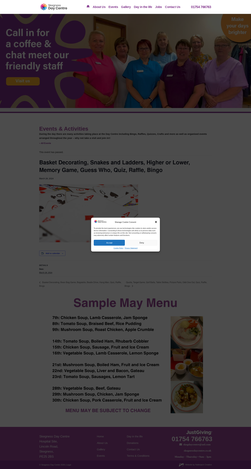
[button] (156, 222)
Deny (141, 242)
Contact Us (172, 7)
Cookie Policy (118, 248)
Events (113, 7)
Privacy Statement (131, 248)
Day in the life (143, 7)
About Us (99, 7)
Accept (109, 242)
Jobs (158, 7)
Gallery (126, 7)
